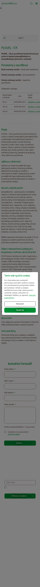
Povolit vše (20, 310)
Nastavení (20, 303)
